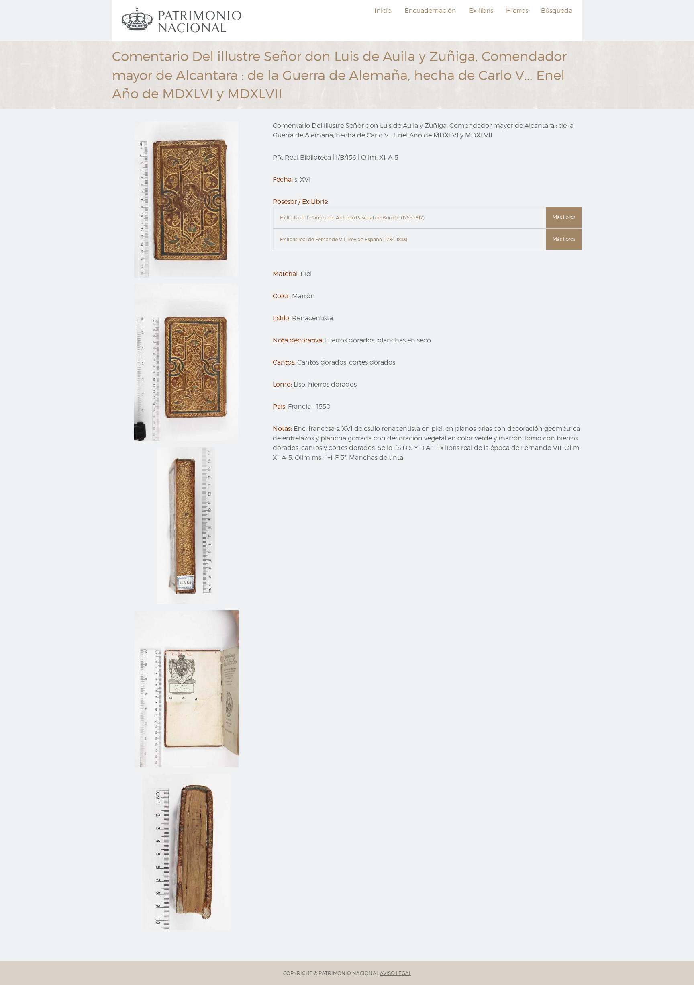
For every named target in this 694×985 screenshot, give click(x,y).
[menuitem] (182, 20)
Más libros (564, 217)
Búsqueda (556, 10)
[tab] (427, 218)
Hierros (517, 10)
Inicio (383, 10)
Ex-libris (481, 10)
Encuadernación (430, 10)
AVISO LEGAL (395, 973)
